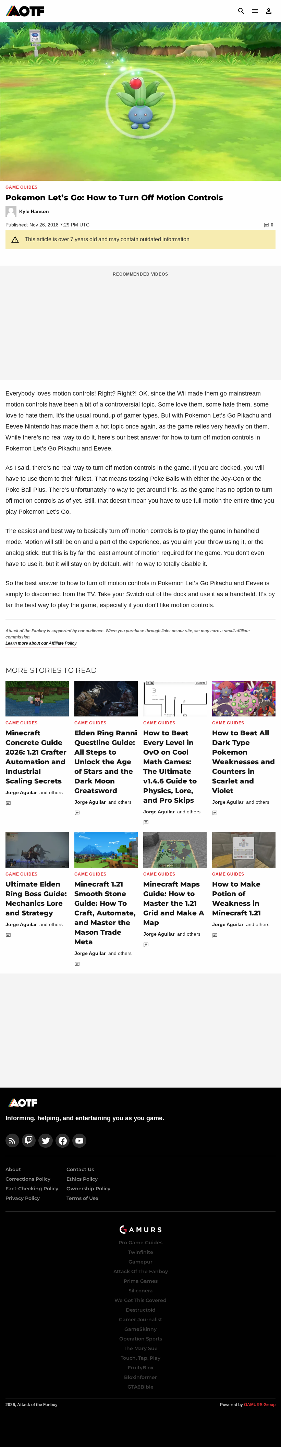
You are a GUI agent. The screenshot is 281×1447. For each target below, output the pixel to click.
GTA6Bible (140, 1387)
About (13, 1169)
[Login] (269, 11)
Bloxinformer (140, 1377)
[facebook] (63, 1141)
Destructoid (141, 1310)
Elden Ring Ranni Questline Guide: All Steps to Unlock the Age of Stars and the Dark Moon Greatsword (105, 762)
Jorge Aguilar (21, 792)
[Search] (241, 11)
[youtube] (79, 1141)
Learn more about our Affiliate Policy (41, 643)
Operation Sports (140, 1339)
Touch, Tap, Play (140, 1358)
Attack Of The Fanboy (140, 1271)
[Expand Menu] (255, 11)
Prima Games (141, 1281)
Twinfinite (140, 1252)
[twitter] (45, 1141)
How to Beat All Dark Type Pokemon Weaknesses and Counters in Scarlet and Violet (243, 762)
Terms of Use (82, 1198)
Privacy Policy (22, 1198)
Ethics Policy (82, 1179)
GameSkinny (140, 1329)
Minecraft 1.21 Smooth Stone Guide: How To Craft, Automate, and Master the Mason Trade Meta (105, 913)
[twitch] (29, 1141)
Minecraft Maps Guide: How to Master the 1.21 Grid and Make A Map (173, 903)
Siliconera (141, 1291)
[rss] (12, 1141)
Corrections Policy (27, 1179)
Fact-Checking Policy (31, 1189)
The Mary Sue (141, 1348)
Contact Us (80, 1169)
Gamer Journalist (140, 1319)
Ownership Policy (88, 1189)
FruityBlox (141, 1368)
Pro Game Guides (140, 1242)
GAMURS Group (260, 1404)
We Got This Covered (140, 1300)
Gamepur (140, 1262)
